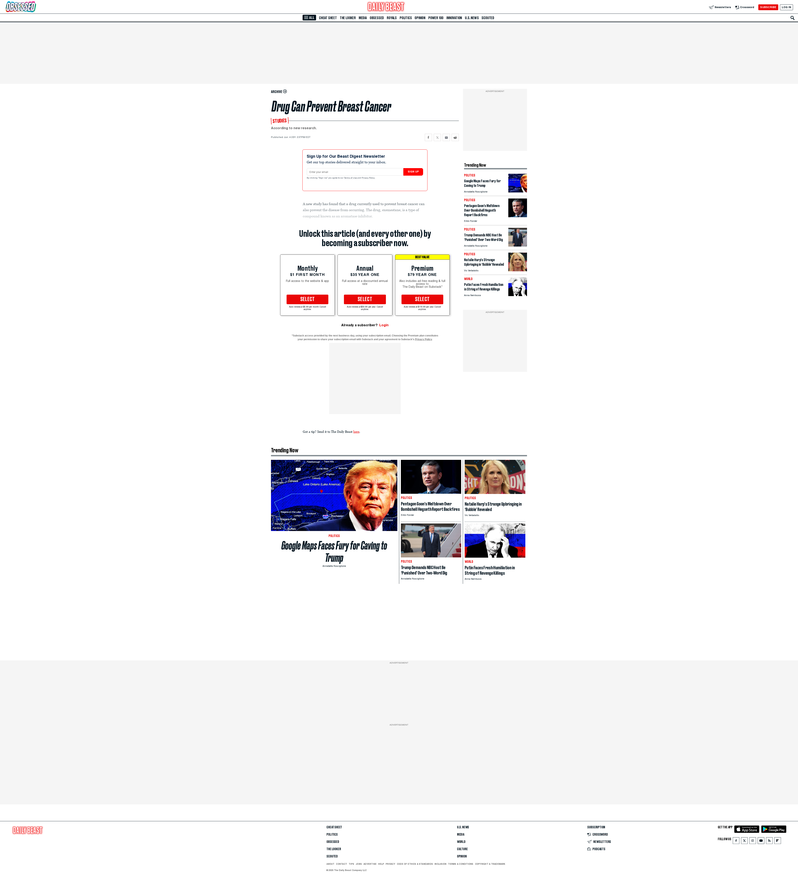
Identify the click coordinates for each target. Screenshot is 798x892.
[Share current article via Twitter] (437, 137)
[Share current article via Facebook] (428, 137)
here (356, 431)
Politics (406, 18)
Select (307, 299)
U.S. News (472, 18)
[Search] (793, 18)
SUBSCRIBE (768, 7)
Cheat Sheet (328, 18)
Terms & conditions (460, 864)
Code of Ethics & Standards (415, 864)
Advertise (370, 864)
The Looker (348, 18)
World (461, 842)
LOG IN (786, 7)
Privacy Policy (368, 178)
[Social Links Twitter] (744, 841)
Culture (462, 849)
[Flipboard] (777, 841)
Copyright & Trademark (490, 864)
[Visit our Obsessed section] (34, 7)
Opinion (420, 18)
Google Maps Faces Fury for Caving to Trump (334, 551)
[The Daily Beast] (386, 7)
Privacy (390, 864)
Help (381, 864)
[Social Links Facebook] (736, 841)
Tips (351, 864)
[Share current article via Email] (446, 137)
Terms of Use (350, 178)
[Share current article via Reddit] (455, 137)
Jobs (359, 864)
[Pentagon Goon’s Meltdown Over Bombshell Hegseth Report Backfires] (517, 216)
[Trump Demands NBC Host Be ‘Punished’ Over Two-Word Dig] (517, 245)
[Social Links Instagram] (752, 841)
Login (384, 325)
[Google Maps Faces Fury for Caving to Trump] (517, 191)
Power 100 (435, 18)
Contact (341, 864)
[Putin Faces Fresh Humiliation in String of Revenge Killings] (517, 295)
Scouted (488, 18)
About (330, 864)
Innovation (454, 18)
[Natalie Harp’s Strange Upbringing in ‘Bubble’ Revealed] (517, 270)
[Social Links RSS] (769, 841)
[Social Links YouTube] (761, 841)
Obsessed (377, 18)
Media (363, 18)
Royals (392, 18)
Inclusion (440, 864)
